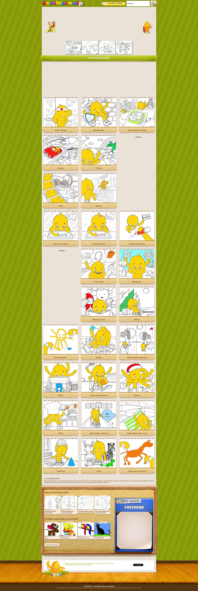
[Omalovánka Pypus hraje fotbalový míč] (90, 53)
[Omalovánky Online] (63, 3)
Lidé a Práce (99, 282)
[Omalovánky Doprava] (60, 164)
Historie (99, 206)
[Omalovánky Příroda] (137, 316)
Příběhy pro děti (99, 320)
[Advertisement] (99, 23)
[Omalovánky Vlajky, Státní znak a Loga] (137, 429)
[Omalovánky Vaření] (60, 429)
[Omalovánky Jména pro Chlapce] (60, 240)
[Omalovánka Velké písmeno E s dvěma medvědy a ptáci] (73, 53)
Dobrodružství (98, 130)
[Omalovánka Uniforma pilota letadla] (86, 509)
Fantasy (99, 168)
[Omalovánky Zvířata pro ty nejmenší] (137, 467)
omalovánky (88, 586)
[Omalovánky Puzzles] (99, 353)
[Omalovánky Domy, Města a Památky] (137, 126)
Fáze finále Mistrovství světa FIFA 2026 (102, 512)
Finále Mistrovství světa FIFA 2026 (67, 512)
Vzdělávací (61, 471)
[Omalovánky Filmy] (60, 202)
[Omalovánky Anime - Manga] (60, 126)
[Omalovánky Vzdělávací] (60, 467)
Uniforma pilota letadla (85, 511)
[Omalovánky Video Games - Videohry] (99, 429)
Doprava (61, 168)
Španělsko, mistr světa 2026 (50, 512)
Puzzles (99, 357)
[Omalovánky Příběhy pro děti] (98, 316)
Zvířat (99, 471)
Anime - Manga (61, 130)
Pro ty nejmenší (61, 357)
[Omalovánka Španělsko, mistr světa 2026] (53, 509)
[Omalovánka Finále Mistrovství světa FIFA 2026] (69, 509)
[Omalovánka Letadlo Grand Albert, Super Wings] (124, 53)
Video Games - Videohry (99, 433)
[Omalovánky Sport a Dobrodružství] (99, 391)
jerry (46, 538)
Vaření (60, 433)
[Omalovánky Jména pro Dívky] (99, 240)
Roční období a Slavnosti (137, 357)
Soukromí (111, 586)
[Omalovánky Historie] (99, 202)
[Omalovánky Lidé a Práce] (98, 278)
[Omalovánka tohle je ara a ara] (86, 535)
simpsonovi (65, 538)
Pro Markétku (99, 538)
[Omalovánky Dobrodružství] (99, 126)
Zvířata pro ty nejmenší (137, 471)
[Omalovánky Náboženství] (137, 278)
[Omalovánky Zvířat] (99, 467)
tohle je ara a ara (83, 538)
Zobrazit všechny (52, 545)
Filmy (61, 206)
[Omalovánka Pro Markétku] (102, 535)
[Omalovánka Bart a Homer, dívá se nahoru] (107, 53)
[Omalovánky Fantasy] (99, 164)
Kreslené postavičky (137, 244)
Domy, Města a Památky (137, 130)
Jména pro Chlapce (60, 244)
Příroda (137, 320)
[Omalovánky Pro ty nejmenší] (60, 353)
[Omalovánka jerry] (53, 535)
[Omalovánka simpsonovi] (69, 535)
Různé (60, 395)
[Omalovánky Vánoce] (137, 391)
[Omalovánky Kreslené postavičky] (137, 240)
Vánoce (137, 395)
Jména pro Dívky (99, 244)
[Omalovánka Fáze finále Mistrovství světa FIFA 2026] (102, 509)
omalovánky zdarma (100, 586)
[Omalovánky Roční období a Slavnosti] (137, 353)
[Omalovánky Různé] (60, 391)
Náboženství (137, 282)
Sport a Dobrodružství (99, 395)
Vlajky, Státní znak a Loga (137, 433)
